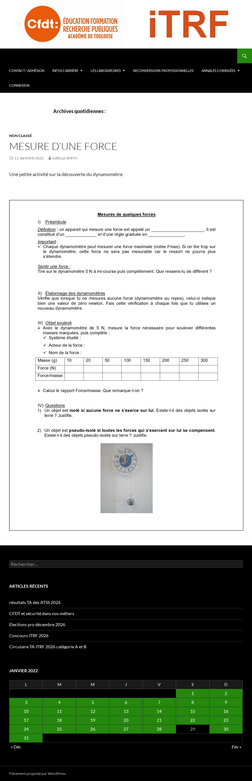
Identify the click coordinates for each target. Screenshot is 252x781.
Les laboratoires (106, 71)
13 (126, 711)
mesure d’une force (63, 146)
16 (225, 711)
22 (192, 720)
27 (126, 729)
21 (159, 720)
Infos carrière (65, 71)
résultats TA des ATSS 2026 (35, 602)
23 (225, 720)
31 (26, 737)
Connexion (19, 85)
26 (92, 729)
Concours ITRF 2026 (29, 635)
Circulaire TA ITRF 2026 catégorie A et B (47, 646)
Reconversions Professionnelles (163, 71)
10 (26, 711)
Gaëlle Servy (64, 158)
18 (59, 720)
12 (92, 711)
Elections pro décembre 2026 (37, 624)
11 (59, 711)
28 (159, 729)
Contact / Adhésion (26, 71)
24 (26, 729)
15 (192, 711)
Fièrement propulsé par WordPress (37, 773)
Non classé (20, 135)
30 (225, 729)
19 (92, 720)
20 (126, 720)
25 (59, 729)
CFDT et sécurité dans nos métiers (41, 613)
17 (26, 720)
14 (159, 711)
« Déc (16, 746)
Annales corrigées (218, 71)
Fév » (236, 746)
